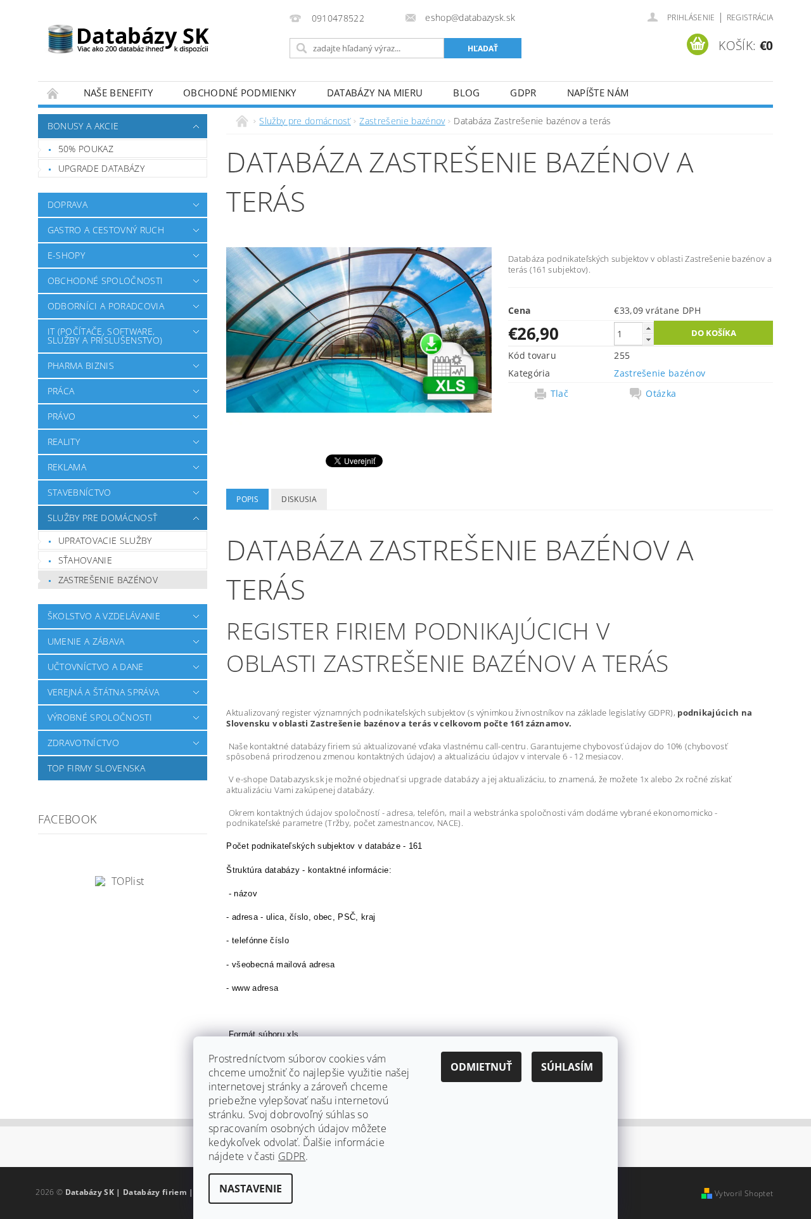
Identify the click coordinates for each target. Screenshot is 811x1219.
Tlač (559, 393)
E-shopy (66, 255)
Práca (61, 391)
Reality (64, 441)
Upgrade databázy (101, 168)
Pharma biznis (81, 365)
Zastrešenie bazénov (108, 580)
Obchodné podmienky (240, 92)
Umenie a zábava (86, 641)
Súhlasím (567, 1067)
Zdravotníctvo (83, 743)
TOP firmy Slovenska (96, 768)
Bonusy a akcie (83, 126)
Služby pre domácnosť (102, 518)
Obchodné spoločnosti (105, 280)
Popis (247, 499)
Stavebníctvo (80, 492)
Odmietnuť (481, 1067)
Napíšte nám (598, 92)
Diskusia (299, 499)
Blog (466, 92)
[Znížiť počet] (648, 339)
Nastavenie (250, 1189)
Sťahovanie (85, 560)
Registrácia (750, 17)
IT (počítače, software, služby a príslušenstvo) (105, 335)
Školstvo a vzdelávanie (104, 616)
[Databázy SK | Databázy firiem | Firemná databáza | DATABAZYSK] (128, 31)
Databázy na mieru (375, 92)
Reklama (67, 467)
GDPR (523, 92)
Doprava (67, 204)
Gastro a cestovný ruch (106, 230)
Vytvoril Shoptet (744, 1193)
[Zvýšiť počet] (648, 328)
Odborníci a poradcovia (106, 306)
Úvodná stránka (53, 93)
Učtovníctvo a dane (96, 667)
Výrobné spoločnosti (100, 717)
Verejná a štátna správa (103, 692)
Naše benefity (118, 92)
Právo (62, 416)
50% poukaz (85, 149)
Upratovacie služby (105, 540)
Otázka (661, 393)
